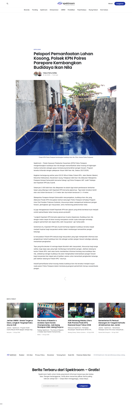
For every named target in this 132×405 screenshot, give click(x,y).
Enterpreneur (54, 10)
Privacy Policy (40, 355)
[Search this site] (7, 3)
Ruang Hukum (93, 10)
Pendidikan (71, 10)
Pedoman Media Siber (84, 355)
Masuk (110, 3)
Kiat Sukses (104, 10)
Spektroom (43, 10)
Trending (35, 10)
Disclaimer (50, 355)
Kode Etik (71, 355)
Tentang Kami (61, 355)
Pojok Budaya (81, 10)
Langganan (119, 3)
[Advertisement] (66, 28)
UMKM (63, 10)
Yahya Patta (47, 73)
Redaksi (21, 355)
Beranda (26, 10)
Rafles (54, 73)
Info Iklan (30, 355)
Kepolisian (37, 49)
